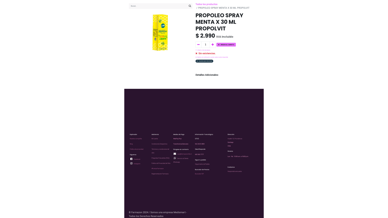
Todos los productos (206, 4)
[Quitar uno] (198, 44)
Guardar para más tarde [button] (205, 61)
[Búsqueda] (189, 6)
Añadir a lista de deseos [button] (203, 50)
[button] (226, 45)
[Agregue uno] (213, 44)
